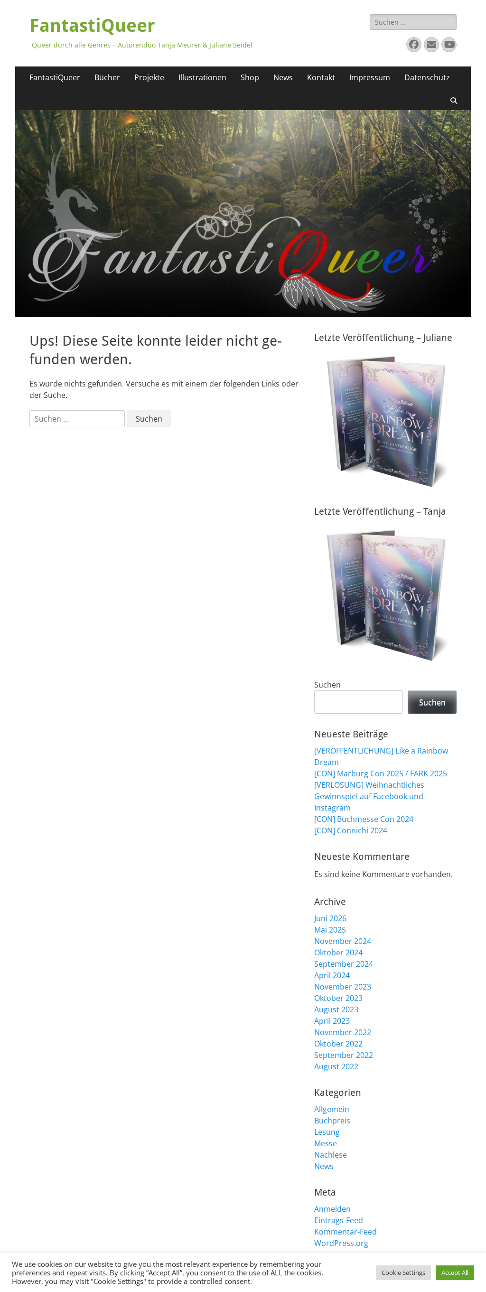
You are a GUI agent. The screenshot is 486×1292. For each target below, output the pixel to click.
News (283, 77)
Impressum (369, 77)
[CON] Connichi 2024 (350, 830)
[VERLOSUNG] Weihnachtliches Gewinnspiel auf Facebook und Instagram (369, 796)
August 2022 (336, 1066)
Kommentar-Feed (345, 1231)
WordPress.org (341, 1243)
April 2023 (332, 1021)
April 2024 (332, 975)
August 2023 (336, 1009)
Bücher (107, 77)
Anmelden (332, 1209)
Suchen (327, 684)
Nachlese (330, 1155)
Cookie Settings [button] (403, 1272)
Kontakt (321, 77)
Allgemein (331, 1109)
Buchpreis (332, 1120)
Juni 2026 (330, 918)
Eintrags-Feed (338, 1220)
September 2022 (343, 1055)
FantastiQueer (92, 25)
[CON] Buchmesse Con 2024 (363, 819)
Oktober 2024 (338, 952)
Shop (250, 77)
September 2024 (343, 964)
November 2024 (342, 941)
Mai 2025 (330, 929)
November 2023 (342, 986)
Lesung (327, 1132)
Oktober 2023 (338, 998)
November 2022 (342, 1032)
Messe (325, 1143)
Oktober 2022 (338, 1043)
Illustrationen (202, 77)
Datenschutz (427, 77)
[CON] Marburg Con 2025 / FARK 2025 (380, 773)
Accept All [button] (454, 1272)
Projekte (149, 77)
